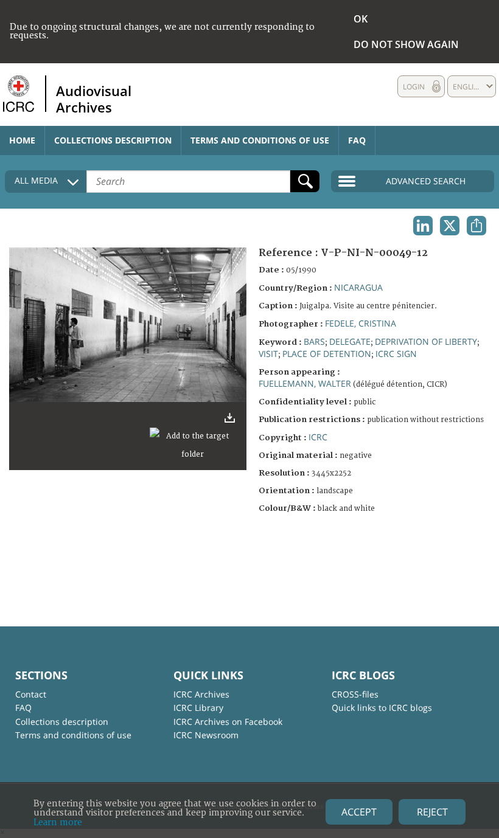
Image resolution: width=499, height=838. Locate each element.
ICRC (318, 437)
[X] (449, 225)
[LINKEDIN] (423, 225)
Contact (30, 694)
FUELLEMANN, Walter (305, 383)
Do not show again (406, 44)
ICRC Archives (201, 694)
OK (361, 19)
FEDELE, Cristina (360, 323)
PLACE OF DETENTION (326, 353)
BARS (314, 341)
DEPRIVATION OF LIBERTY (426, 341)
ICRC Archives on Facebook (227, 721)
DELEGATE (350, 341)
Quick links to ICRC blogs (382, 707)
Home (22, 140)
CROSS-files (355, 694)
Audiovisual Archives (93, 98)
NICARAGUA (358, 287)
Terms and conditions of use (259, 140)
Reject (432, 812)
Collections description (113, 140)
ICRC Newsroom (206, 735)
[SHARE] (476, 225)
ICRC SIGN (396, 353)
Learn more (57, 822)
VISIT (268, 353)
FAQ (357, 140)
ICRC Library (198, 707)
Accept (359, 812)
